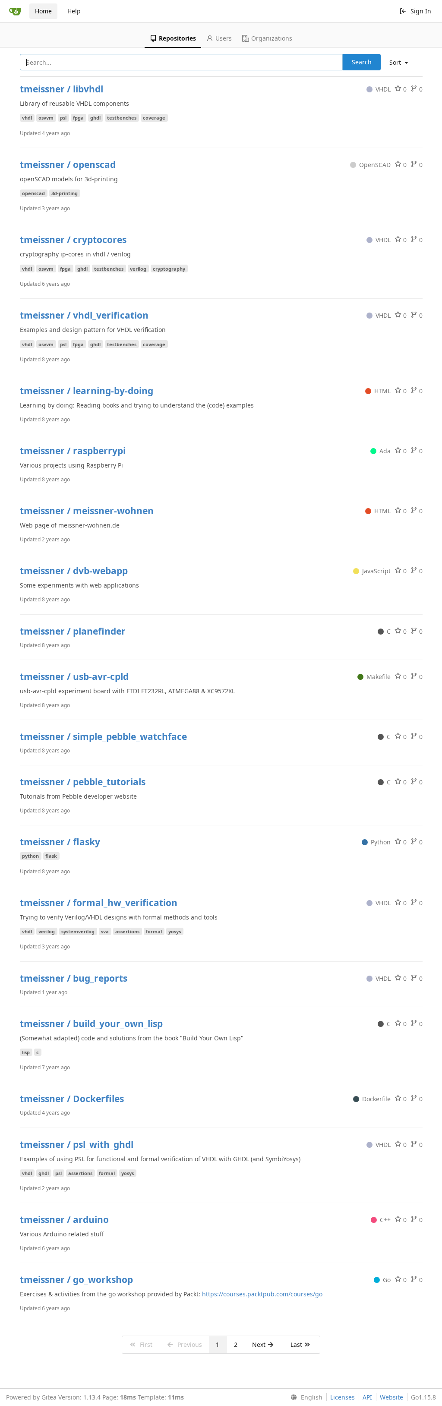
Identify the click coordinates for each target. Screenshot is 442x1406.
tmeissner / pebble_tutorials (82, 782)
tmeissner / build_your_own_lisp (91, 1023)
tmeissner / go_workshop (76, 1279)
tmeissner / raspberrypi (73, 451)
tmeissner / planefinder (73, 631)
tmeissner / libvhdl (61, 89)
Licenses (342, 1397)
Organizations (271, 38)
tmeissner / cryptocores (73, 240)
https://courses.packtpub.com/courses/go (262, 1294)
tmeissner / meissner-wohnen (87, 511)
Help (74, 11)
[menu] (402, 62)
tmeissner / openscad (68, 164)
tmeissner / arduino (64, 1219)
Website (391, 1397)
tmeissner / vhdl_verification (84, 315)
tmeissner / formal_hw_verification (98, 903)
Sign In (420, 11)
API (367, 1397)
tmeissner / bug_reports (73, 978)
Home (43, 11)
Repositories (177, 38)
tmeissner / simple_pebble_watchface (103, 736)
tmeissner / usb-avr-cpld (74, 676)
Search (362, 62)
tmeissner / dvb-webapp (74, 571)
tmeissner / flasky (60, 842)
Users (223, 38)
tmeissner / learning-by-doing (86, 391)
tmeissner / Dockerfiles (72, 1099)
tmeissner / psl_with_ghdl (76, 1144)
